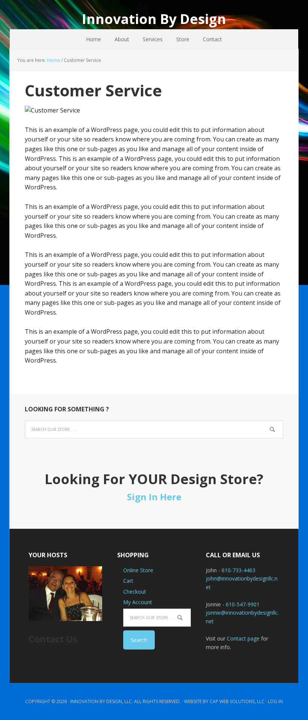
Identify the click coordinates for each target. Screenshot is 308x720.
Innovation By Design (154, 18)
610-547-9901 (243, 604)
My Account (137, 602)
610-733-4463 (238, 570)
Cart (128, 580)
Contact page (243, 638)
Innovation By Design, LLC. (101, 701)
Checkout (134, 591)
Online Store (138, 570)
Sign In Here (154, 496)
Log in (275, 701)
